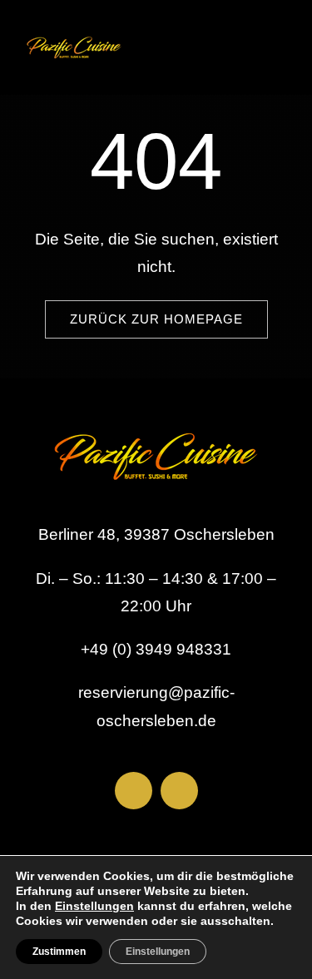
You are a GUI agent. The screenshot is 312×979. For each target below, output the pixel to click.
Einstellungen (94, 905)
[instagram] (179, 790)
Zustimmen (59, 951)
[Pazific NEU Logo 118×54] (74, 33)
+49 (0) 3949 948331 (156, 649)
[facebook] (133, 790)
